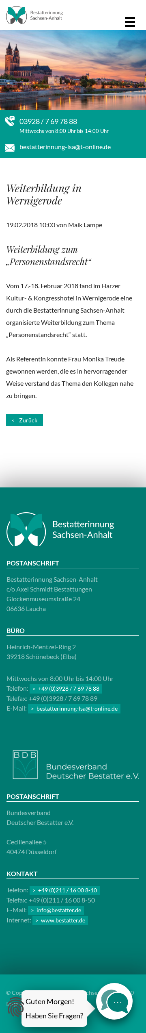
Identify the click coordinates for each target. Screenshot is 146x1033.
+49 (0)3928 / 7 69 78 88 (68, 688)
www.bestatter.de (63, 920)
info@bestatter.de (58, 910)
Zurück (28, 420)
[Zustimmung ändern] (16, 1007)
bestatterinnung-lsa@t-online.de (65, 146)
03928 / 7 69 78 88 (48, 121)
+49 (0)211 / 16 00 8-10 (67, 890)
